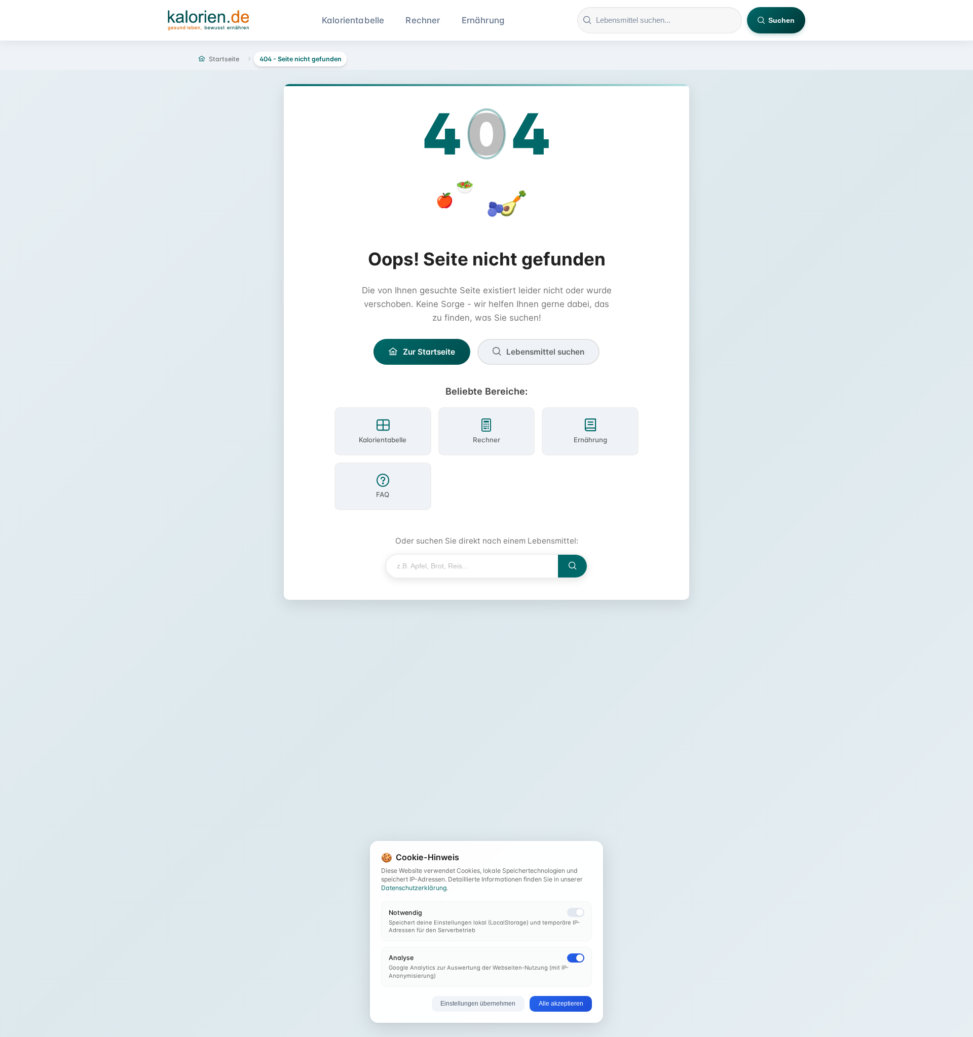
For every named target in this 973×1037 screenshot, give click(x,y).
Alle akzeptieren (561, 1003)
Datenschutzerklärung (413, 888)
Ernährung (483, 20)
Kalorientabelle (353, 20)
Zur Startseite (429, 352)
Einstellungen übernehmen (477, 1003)
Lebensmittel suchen (545, 352)
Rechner (422, 20)
